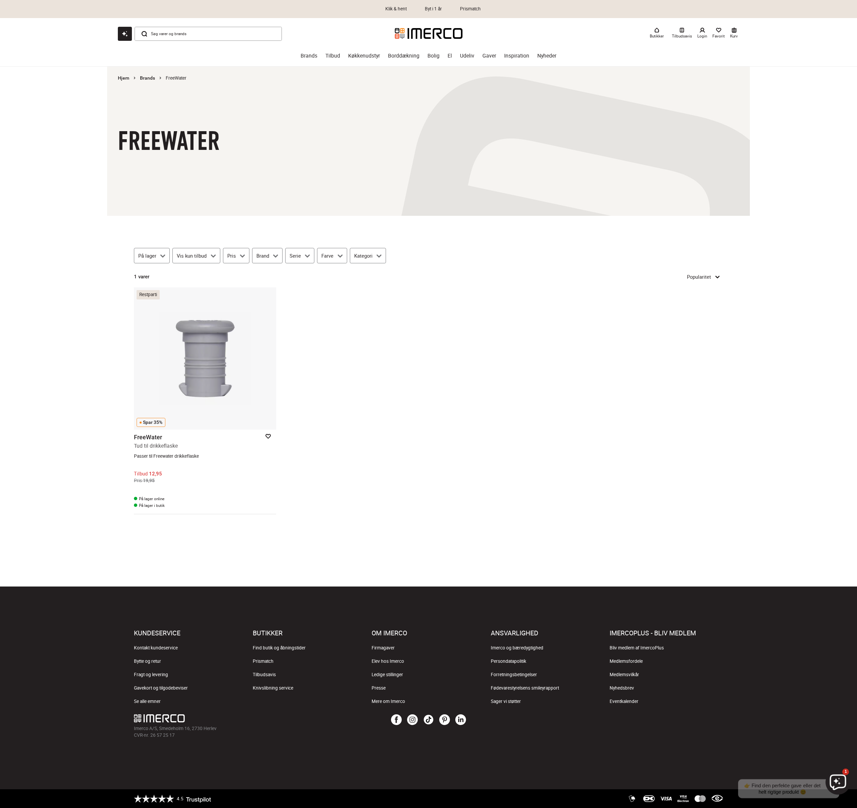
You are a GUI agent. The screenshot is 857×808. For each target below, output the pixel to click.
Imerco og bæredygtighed (517, 648)
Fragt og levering (151, 674)
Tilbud (332, 55)
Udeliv (467, 55)
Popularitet (699, 276)
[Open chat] (125, 34)
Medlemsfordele (626, 661)
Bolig (433, 55)
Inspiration (516, 55)
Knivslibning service (273, 688)
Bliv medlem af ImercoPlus (637, 648)
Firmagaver (383, 648)
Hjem (123, 78)
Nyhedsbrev (622, 688)
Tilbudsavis (264, 674)
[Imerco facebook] (396, 720)
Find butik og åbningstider (279, 648)
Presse (379, 688)
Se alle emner (147, 701)
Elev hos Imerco (388, 661)
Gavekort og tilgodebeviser (161, 688)
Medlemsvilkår (624, 674)
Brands (309, 55)
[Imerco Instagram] (412, 720)
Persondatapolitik (508, 661)
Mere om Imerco (388, 701)
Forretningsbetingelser (514, 674)
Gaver (489, 55)
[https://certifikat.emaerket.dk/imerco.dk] (717, 798)
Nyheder (546, 55)
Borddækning (403, 55)
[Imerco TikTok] (428, 720)
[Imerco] (428, 33)
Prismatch (263, 661)
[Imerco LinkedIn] (460, 720)
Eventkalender (624, 701)
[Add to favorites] (268, 436)
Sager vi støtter (506, 701)
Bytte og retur (147, 661)
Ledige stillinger (387, 674)
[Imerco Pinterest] (444, 720)
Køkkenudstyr (364, 55)
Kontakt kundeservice (156, 648)
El (450, 55)
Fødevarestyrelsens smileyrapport (525, 688)
